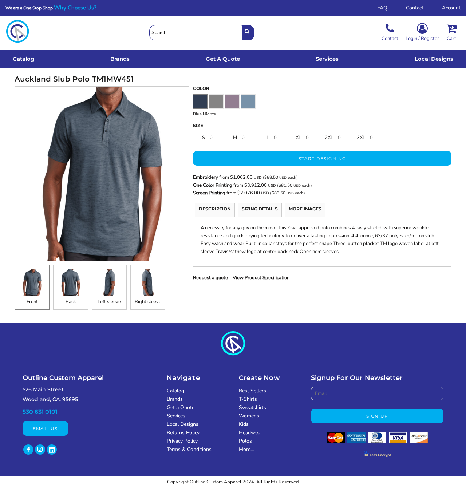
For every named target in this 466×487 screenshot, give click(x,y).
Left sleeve (109, 301)
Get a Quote (180, 407)
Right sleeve (148, 301)
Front (32, 301)
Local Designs (182, 424)
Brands (175, 399)
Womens (249, 415)
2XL (329, 137)
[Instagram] (40, 449)
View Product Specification (261, 277)
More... (246, 449)
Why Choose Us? (77, 7)
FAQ (382, 7)
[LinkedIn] (52, 449)
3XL (361, 137)
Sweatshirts (252, 407)
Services (176, 415)
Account (451, 7)
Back (71, 301)
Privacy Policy (182, 440)
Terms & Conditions (189, 449)
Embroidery (205, 177)
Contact (414, 7)
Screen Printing (209, 193)
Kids (244, 424)
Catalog (175, 390)
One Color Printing (212, 185)
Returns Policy (183, 432)
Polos (245, 440)
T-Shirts (248, 399)
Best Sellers (252, 390)
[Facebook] (28, 449)
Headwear (250, 432)
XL (298, 137)
